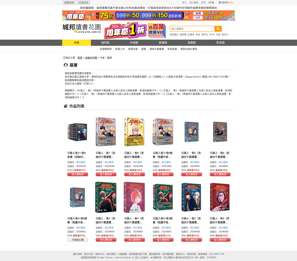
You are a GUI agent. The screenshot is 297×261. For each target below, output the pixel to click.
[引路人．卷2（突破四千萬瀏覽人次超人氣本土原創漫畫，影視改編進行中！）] (220, 197)
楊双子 (225, 34)
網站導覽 (111, 254)
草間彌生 (174, 34)
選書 (143, 49)
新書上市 (120, 49)
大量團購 (122, 254)
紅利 (203, 2)
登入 (184, 2)
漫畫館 (192, 42)
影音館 (220, 42)
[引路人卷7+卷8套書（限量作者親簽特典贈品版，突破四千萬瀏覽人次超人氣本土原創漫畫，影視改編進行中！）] (162, 131)
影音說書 (172, 49)
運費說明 (69, 2)
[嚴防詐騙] (148, 7)
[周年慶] (148, 15)
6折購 (211, 2)
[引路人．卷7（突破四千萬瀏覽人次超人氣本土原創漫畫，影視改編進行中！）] (105, 131)
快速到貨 (83, 2)
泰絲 (198, 34)
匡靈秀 (191, 34)
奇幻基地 (80, 162)
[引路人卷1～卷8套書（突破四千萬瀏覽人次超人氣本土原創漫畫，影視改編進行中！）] (77, 131)
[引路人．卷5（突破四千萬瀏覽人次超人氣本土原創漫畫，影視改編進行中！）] (191, 131)
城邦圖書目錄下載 (138, 254)
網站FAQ (99, 254)
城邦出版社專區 (188, 49)
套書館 (163, 42)
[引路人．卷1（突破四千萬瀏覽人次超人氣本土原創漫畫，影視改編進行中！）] (191, 197)
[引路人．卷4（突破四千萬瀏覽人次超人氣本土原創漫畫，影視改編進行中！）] (134, 197)
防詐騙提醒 (168, 254)
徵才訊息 (88, 254)
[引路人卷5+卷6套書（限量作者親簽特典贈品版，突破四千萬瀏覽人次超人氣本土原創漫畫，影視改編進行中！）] (77, 197)
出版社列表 (91, 57)
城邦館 (105, 42)
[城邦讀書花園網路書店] (81, 30)
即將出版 (133, 49)
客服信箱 (191, 254)
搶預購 (183, 34)
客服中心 (180, 254)
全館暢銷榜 (106, 49)
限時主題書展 (157, 49)
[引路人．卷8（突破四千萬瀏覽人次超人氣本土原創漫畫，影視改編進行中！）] (134, 131)
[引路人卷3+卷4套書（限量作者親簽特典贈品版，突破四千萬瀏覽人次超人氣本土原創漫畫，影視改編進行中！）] (162, 197)
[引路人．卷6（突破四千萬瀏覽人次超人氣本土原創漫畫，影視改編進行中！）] (220, 131)
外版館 (134, 42)
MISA (212, 34)
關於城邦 (77, 254)
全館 (76, 42)
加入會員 (193, 2)
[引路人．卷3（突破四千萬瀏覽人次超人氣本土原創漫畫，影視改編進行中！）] (105, 197)
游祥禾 (204, 34)
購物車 (227, 2)
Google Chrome (105, 257)
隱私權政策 (154, 254)
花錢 (218, 34)
